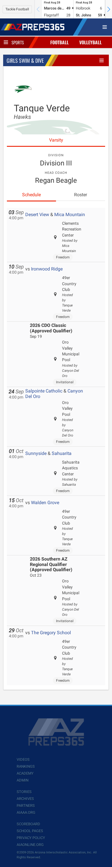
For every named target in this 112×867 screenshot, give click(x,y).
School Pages (30, 831)
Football (59, 42)
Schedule (31, 194)
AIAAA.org (26, 812)
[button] (108, 9)
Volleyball (90, 42)
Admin (22, 780)
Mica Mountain (69, 214)
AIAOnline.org (30, 845)
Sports (17, 42)
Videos (23, 759)
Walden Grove (45, 502)
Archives (25, 799)
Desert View (37, 214)
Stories (24, 792)
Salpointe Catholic (43, 391)
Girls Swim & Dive (25, 60)
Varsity (56, 140)
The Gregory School (51, 632)
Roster (80, 194)
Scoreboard (28, 824)
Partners (26, 805)
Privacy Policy (31, 838)
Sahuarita (62, 453)
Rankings (26, 766)
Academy (25, 773)
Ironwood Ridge (47, 269)
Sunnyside (36, 453)
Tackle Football (17, 9)
